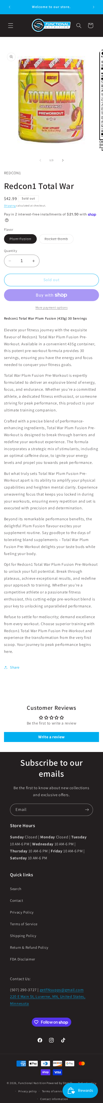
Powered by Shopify (59, 1083)
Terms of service (53, 1091)
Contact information (54, 1099)
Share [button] (15, 667)
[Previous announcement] (9, 6)
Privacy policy (27, 1091)
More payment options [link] (52, 307)
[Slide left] (40, 160)
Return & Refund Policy (29, 947)
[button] (10, 25)
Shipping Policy (23, 935)
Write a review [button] (51, 736)
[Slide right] (62, 160)
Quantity (10, 250)
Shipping (10, 205)
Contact (16, 900)
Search (16, 888)
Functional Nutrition (32, 1083)
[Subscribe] (87, 810)
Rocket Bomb (59, 240)
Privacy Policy (22, 912)
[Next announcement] (93, 6)
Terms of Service (24, 923)
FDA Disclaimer (22, 959)
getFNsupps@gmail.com (62, 989)
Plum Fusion (23, 240)
